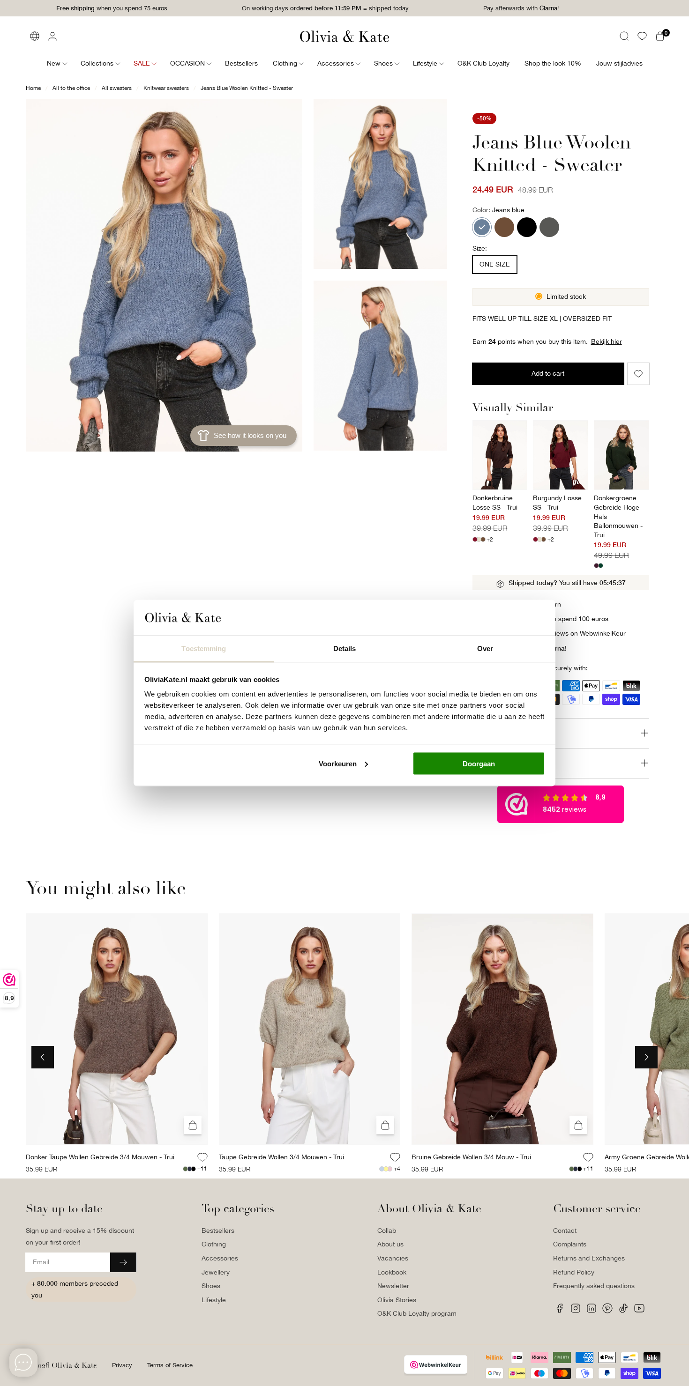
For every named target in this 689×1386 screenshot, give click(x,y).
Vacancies (392, 1258)
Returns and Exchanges (589, 1258)
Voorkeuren (338, 763)
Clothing (214, 1244)
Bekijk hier (606, 341)
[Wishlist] (642, 36)
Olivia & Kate (74, 1365)
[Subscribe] (123, 1262)
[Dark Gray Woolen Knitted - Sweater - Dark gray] (549, 227)
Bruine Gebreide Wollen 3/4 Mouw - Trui (471, 1157)
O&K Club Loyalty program (417, 1313)
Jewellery (216, 1272)
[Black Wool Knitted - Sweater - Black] (526, 227)
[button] (624, 36)
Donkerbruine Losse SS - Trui (494, 502)
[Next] (646, 1057)
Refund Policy (573, 1272)
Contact (565, 1230)
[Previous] (42, 1057)
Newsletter (393, 1286)
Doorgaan (479, 763)
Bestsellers (218, 1230)
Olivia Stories (396, 1300)
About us (390, 1244)
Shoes (211, 1286)
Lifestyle (214, 1300)
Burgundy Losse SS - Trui (557, 502)
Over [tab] (485, 648)
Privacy (122, 1365)
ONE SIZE (494, 264)
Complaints (569, 1244)
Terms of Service (170, 1365)
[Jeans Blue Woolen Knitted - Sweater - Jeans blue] (481, 227)
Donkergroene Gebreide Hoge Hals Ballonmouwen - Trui (618, 516)
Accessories (220, 1258)
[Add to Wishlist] (638, 374)
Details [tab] (344, 648)
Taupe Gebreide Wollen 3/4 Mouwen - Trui (281, 1157)
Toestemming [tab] (203, 648)
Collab (386, 1230)
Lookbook (391, 1272)
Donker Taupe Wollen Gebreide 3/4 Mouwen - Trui (100, 1157)
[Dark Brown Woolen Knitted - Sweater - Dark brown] (504, 227)
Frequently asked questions (594, 1286)
